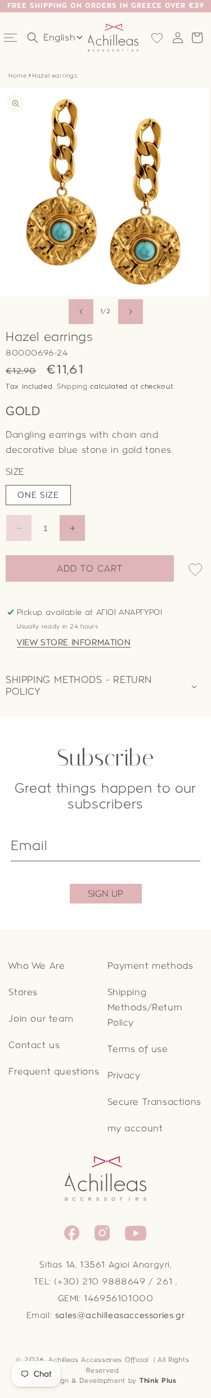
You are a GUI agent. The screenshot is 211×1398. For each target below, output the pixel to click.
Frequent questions (53, 1071)
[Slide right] (130, 311)
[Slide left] (81, 311)
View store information (74, 642)
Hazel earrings (54, 75)
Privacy (124, 1075)
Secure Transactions (154, 1102)
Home (17, 75)
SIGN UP (105, 893)
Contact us (34, 1045)
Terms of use (137, 1049)
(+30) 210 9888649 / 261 (113, 1281)
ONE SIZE (38, 495)
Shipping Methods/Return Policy (145, 1007)
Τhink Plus (158, 1380)
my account (135, 1128)
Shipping (72, 386)
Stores (23, 992)
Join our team (40, 1018)
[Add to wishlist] (195, 571)
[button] (11, 37)
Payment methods (150, 965)
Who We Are (36, 965)
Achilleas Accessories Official (98, 1359)
